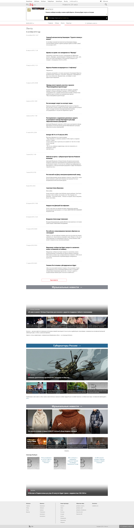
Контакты (94, 503)
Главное (28, 505)
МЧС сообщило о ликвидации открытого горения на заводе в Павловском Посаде (72, 461)
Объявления (63, 518)
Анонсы (62, 516)
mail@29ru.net (95, 505)
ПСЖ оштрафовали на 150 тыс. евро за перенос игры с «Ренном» (46, 460)
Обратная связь (80, 503)
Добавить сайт (79, 508)
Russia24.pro (42, 516)
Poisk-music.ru (29, 315)
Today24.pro (51, 1)
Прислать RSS (79, 514)
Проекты (42, 503)
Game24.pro (59, 1)
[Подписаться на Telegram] (100, 1)
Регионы (62, 512)
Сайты (61, 508)
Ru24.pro (43, 1)
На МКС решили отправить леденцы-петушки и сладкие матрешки (99, 460)
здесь (27, 398)
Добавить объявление (81, 510)
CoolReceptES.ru (74, 1)
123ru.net (105, 1)
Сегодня (62, 514)
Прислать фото (79, 512)
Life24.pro (36, 1)
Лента (29, 28)
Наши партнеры (64, 503)
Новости (62, 505)
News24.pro (29, 1)
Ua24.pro (42, 510)
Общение (62, 522)
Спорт (61, 510)
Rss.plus (28, 381)
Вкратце (28, 512)
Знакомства (63, 520)
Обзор (27, 508)
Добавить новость (80, 505)
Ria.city (66, 1)
